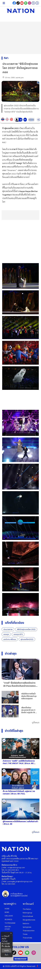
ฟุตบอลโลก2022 (27, 639)
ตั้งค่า (6, 955)
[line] (27, 954)
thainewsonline (28, 930)
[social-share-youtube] (22, 3)
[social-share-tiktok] (18, 3)
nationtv (26, 923)
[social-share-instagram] (29, 3)
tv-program (10, 923)
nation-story (8, 927)
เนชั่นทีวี (13, 966)
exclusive (9, 916)
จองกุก (6, 634)
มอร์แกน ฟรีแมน (9, 639)
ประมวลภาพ (7, 629)
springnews (27, 927)
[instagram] (33, 954)
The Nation (27, 909)
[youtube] (20, 954)
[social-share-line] (25, 3)
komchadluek (28, 916)
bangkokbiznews (29, 920)
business (8, 919)
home (7, 908)
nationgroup (27, 912)
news (7, 912)
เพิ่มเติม (7, 946)
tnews (25, 934)
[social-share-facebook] (14, 3)
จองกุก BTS (18, 634)
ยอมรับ (6, 950)
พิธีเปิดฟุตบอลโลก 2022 (26, 629)
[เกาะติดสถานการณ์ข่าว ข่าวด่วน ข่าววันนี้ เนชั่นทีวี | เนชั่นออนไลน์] (20, 11)
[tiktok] (14, 954)
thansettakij (27, 937)
